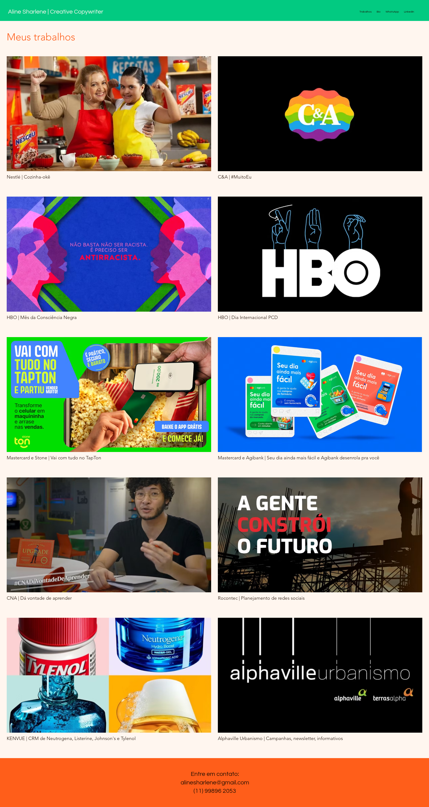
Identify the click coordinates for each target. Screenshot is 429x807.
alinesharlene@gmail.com (215, 782)
